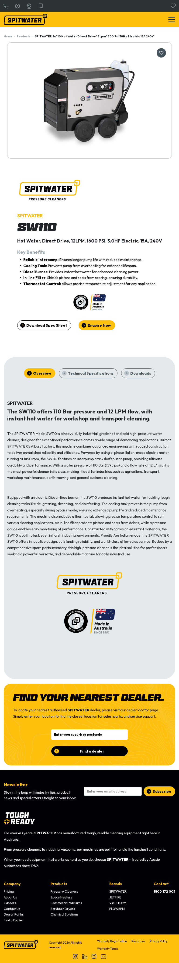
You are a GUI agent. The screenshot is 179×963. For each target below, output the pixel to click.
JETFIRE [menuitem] (115, 897)
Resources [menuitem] (138, 941)
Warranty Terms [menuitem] (107, 948)
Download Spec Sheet (46, 325)
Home (8, 36)
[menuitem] (164, 891)
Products (23, 36)
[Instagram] (94, 956)
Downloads (140, 373)
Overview (42, 373)
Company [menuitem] (12, 883)
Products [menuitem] (59, 883)
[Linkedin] (85, 956)
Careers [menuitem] (10, 903)
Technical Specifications (91, 373)
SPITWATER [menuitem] (118, 891)
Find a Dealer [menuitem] (13, 920)
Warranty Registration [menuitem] (112, 941)
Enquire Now (99, 325)
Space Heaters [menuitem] (61, 897)
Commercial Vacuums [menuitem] (66, 903)
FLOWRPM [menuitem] (117, 909)
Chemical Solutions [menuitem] (65, 914)
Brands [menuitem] (115, 883)
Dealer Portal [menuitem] (14, 914)
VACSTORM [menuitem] (117, 903)
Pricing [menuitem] (9, 891)
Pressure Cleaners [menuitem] (64, 891)
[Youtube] (103, 956)
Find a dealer (92, 751)
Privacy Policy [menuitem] (158, 941)
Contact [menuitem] (161, 883)
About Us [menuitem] (10, 897)
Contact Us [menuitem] (12, 909)
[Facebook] (75, 956)
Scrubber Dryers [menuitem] (63, 909)
